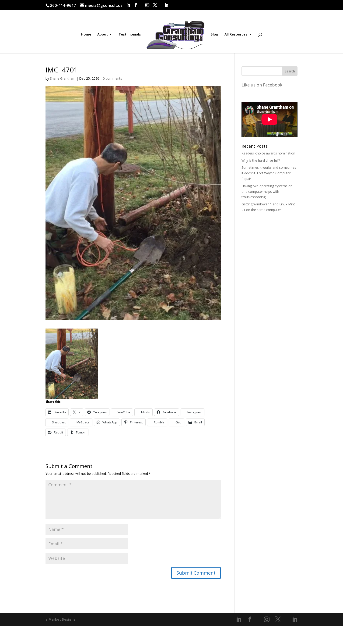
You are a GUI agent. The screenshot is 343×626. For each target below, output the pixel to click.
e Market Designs (60, 619)
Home (86, 34)
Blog (214, 34)
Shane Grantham (62, 78)
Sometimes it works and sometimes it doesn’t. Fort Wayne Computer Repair (269, 173)
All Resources (235, 34)
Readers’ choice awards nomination (268, 153)
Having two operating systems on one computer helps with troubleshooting (267, 191)
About (102, 34)
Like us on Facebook (262, 85)
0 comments (112, 78)
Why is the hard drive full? (261, 160)
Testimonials (130, 34)
